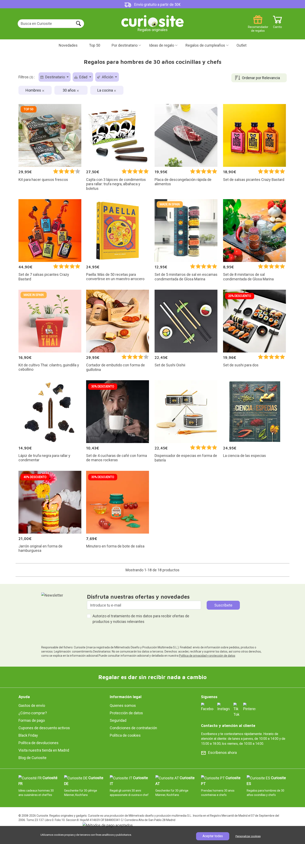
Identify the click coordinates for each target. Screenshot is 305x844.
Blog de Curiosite (32, 758)
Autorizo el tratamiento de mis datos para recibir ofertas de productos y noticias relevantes (141, 619)
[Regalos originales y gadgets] (152, 20)
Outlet (241, 45)
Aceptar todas (213, 836)
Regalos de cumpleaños (205, 45)
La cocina (105, 90)
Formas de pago (31, 720)
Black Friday (28, 735)
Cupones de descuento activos (44, 728)
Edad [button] (83, 77)
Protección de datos (126, 713)
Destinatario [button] (55, 77)
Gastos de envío (31, 705)
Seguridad (118, 720)
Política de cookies (125, 735)
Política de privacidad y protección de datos (207, 655)
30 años (70, 90)
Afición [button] (107, 77)
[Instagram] (223, 707)
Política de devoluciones (38, 743)
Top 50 (94, 45)
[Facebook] (207, 707)
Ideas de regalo (161, 45)
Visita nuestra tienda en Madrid (43, 750)
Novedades (68, 45)
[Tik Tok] (236, 709)
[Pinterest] (249, 707)
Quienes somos (123, 705)
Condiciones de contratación (133, 728)
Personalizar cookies (248, 836)
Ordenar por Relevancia (261, 78)
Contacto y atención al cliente (228, 725)
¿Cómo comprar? (32, 713)
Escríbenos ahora (222, 752)
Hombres (34, 90)
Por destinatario (125, 45)
